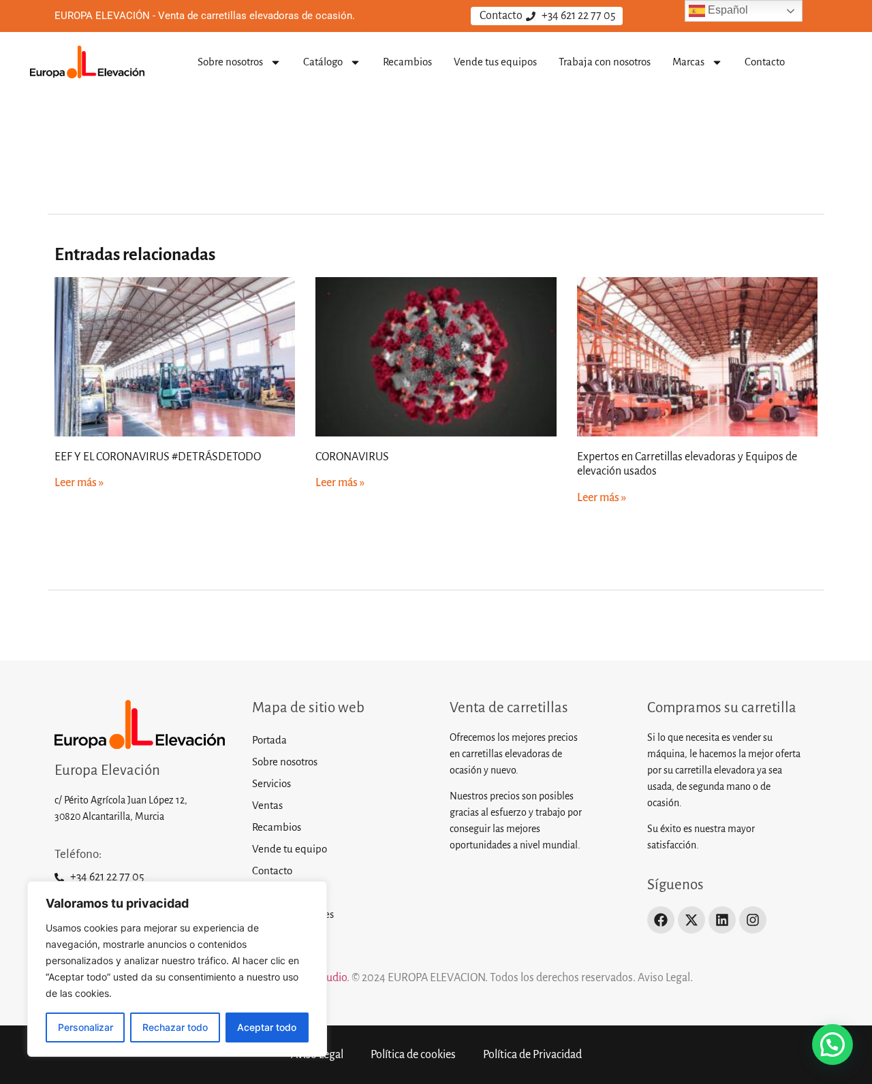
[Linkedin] (722, 920)
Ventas (267, 805)
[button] (832, 1044)
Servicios (271, 783)
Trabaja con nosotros (605, 61)
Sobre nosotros (230, 61)
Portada (269, 740)
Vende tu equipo (289, 849)
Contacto (765, 61)
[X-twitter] (691, 920)
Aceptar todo (266, 1027)
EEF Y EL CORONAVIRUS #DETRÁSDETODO (157, 457)
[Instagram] (752, 920)
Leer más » (79, 483)
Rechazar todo (175, 1027)
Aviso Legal (277, 892)
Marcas (688, 61)
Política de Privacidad (532, 1055)
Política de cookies (293, 914)
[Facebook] (660, 920)
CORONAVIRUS (352, 457)
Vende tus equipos (495, 61)
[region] (177, 969)
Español (726, 10)
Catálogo (323, 61)
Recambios (407, 61)
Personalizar (85, 1027)
